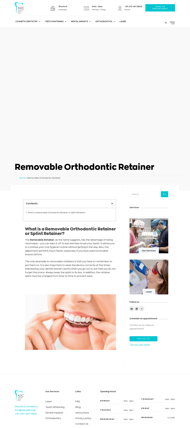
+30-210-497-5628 (26, 414)
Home (22, 178)
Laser (149, 292)
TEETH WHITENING (54, 21)
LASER (123, 21)
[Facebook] (132, 309)
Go (164, 194)
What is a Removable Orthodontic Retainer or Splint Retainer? (57, 212)
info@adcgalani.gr (25, 410)
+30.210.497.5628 (140, 345)
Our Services (149, 251)
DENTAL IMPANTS (79, 21)
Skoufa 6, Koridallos (26, 406)
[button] (166, 23)
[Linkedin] (137, 309)
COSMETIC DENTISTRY (26, 21)
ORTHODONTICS (103, 21)
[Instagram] (142, 309)
